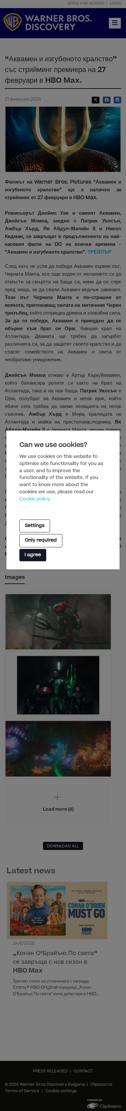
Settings (35, 526)
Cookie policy (34, 499)
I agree (33, 555)
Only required (41, 540)
